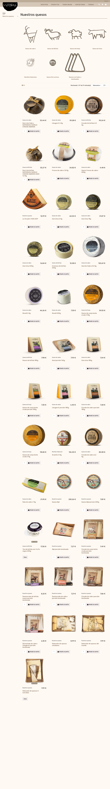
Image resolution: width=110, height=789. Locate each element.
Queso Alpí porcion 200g (90, 502)
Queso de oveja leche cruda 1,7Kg (89, 314)
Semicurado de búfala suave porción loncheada (30, 598)
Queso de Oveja (75, 48)
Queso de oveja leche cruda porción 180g (30, 408)
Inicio (4, 13)
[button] (44, 4)
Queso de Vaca (97, 48)
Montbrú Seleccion (30, 77)
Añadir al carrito (34, 131)
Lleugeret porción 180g (60, 408)
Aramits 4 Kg (57, 455)
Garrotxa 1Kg (86, 219)
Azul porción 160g (58, 360)
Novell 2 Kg (27, 313)
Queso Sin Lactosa (53, 77)
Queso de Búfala (52, 48)
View (25, 557)
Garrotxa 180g (86, 360)
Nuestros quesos (8, 16)
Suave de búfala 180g (30, 360)
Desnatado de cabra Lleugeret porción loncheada (30, 645)
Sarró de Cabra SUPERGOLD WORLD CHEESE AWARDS (30, 125)
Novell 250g (56, 313)
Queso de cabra (30, 48)
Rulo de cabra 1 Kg (29, 502)
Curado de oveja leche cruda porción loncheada (89, 551)
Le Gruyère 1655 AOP (30, 219)
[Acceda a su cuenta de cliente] (102, 5)
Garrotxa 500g (28, 266)
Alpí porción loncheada (60, 549)
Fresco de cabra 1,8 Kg (60, 170)
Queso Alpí (56, 502)
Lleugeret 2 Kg (57, 123)
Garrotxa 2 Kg (57, 219)
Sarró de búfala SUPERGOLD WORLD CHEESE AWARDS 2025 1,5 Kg (31, 173)
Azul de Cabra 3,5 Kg (88, 266)
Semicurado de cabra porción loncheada (59, 597)
